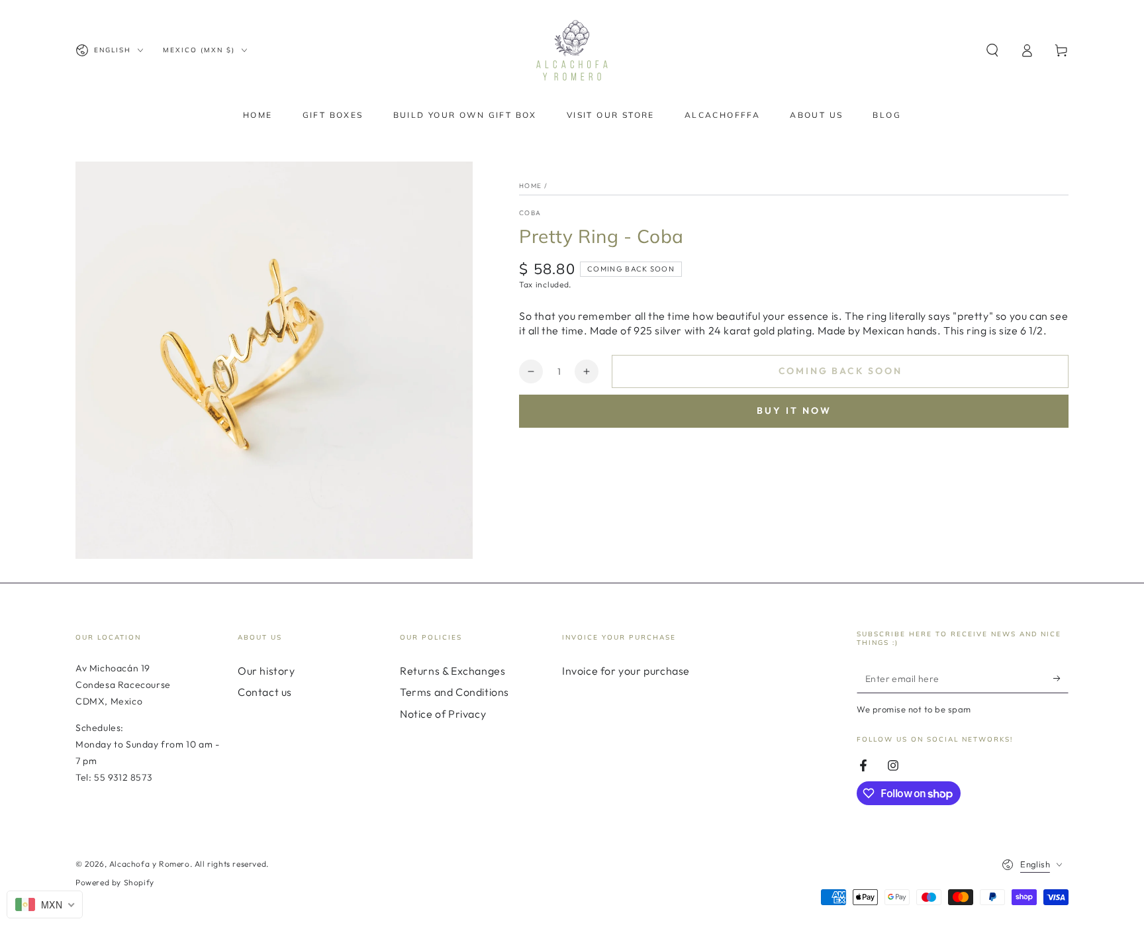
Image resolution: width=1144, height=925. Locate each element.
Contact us (265, 692)
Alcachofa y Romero (149, 864)
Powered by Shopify (114, 882)
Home (530, 185)
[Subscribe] (1061, 678)
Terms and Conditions (454, 692)
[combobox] (45, 904)
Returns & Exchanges (452, 670)
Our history (266, 670)
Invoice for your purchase (626, 670)
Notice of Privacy (443, 713)
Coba (530, 213)
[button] (992, 50)
